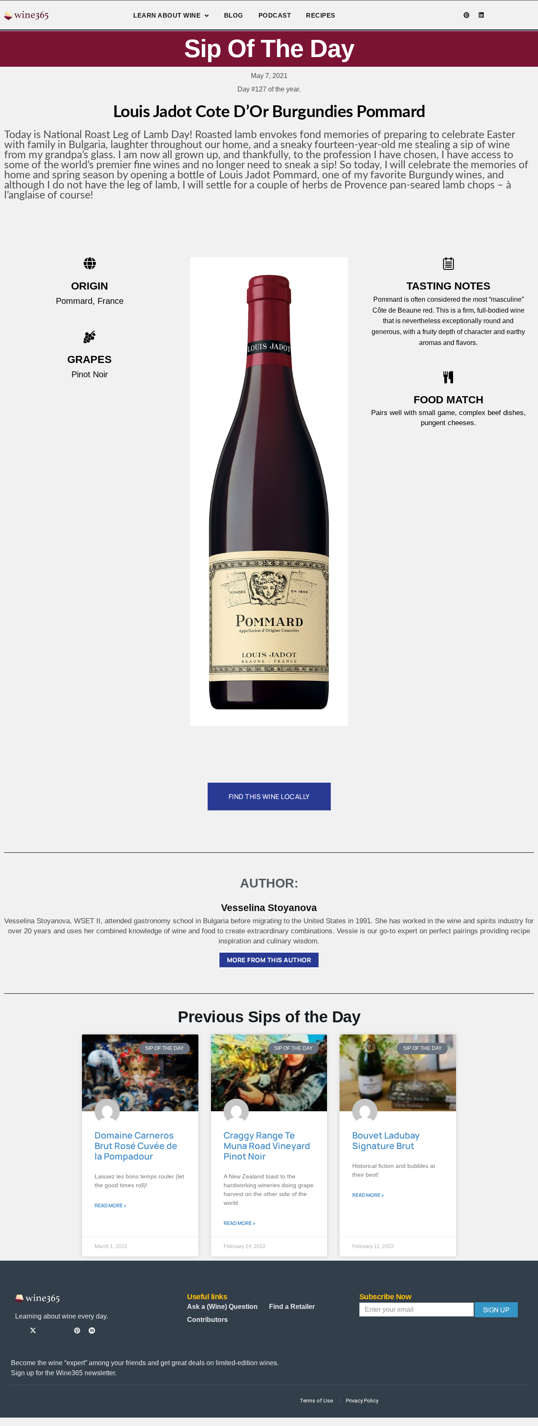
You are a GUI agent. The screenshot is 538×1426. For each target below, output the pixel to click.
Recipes (320, 15)
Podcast (274, 15)
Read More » (111, 1205)
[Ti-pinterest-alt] (77, 1330)
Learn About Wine (166, 15)
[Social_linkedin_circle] (92, 1330)
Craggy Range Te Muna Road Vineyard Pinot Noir (267, 1145)
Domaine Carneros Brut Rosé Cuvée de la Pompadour (136, 1145)
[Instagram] (437, 15)
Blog (233, 15)
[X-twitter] (33, 1330)
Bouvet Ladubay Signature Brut (386, 1140)
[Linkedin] (481, 15)
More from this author (269, 960)
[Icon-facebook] (422, 15)
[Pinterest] (466, 15)
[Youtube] (452, 15)
